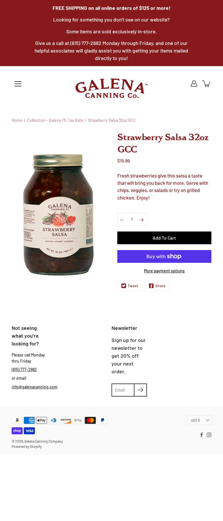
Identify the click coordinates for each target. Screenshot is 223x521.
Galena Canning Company (43, 441)
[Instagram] (209, 435)
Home (17, 120)
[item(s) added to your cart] (206, 83)
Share (160, 286)
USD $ (195, 420)
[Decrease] (121, 219)
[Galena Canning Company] (111, 88)
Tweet (133, 286)
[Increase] (142, 219)
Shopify (36, 446)
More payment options (164, 270)
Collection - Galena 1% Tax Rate (55, 120)
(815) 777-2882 (24, 369)
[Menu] (18, 84)
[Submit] (140, 390)
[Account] (194, 83)
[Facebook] (201, 435)
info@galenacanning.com (34, 386)
